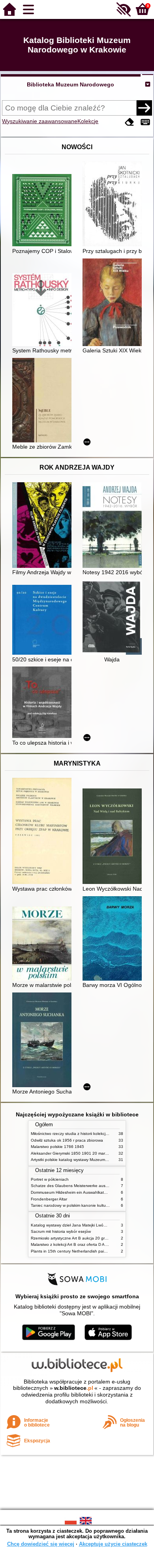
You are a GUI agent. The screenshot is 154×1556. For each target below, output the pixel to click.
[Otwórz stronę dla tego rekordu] (43, 211)
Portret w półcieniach (50, 1179)
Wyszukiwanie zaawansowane (39, 121)
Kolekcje (87, 121)
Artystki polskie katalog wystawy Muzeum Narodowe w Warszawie (90, 1159)
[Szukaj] (144, 107)
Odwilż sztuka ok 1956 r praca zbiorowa (67, 1140)
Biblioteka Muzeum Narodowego (70, 84)
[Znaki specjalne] (145, 122)
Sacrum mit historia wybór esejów (61, 1231)
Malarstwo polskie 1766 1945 (57, 1146)
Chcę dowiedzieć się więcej (40, 1544)
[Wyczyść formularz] (129, 122)
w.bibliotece (73, 1388)
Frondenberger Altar (49, 1199)
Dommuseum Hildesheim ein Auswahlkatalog (71, 1192)
